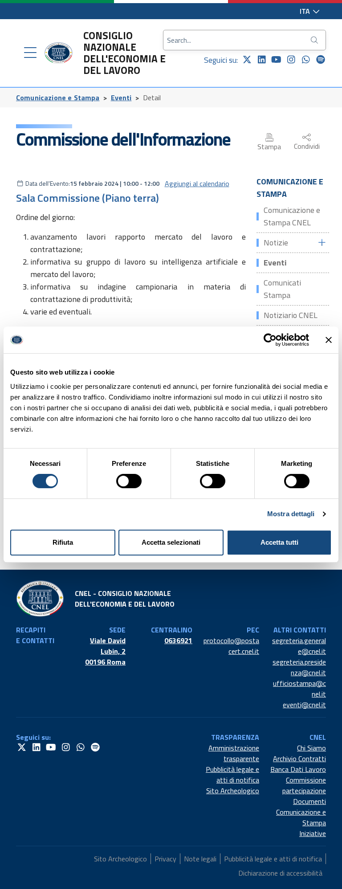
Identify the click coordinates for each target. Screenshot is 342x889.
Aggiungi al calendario (197, 183)
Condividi (307, 146)
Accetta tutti (279, 542)
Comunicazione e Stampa (58, 97)
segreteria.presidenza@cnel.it (299, 667)
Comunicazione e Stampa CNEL (292, 216)
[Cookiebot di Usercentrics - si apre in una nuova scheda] (270, 340)
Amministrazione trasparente (233, 753)
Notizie (276, 243)
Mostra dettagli (291, 514)
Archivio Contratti (299, 758)
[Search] (315, 40)
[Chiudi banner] (329, 340)
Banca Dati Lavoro (298, 769)
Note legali (200, 858)
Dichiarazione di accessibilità (280, 873)
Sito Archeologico (232, 790)
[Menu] (30, 53)
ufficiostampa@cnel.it (299, 688)
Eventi (121, 97)
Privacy (165, 858)
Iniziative (312, 833)
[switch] (129, 481)
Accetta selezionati (171, 542)
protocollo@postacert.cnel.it (231, 646)
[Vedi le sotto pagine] (321, 242)
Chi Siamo (311, 747)
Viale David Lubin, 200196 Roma (105, 651)
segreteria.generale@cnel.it (299, 646)
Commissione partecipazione (304, 785)
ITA (306, 11)
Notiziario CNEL (291, 315)
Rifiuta (63, 542)
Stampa (269, 146)
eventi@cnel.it (304, 704)
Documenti (309, 801)
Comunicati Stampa (282, 289)
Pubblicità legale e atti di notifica (232, 774)
